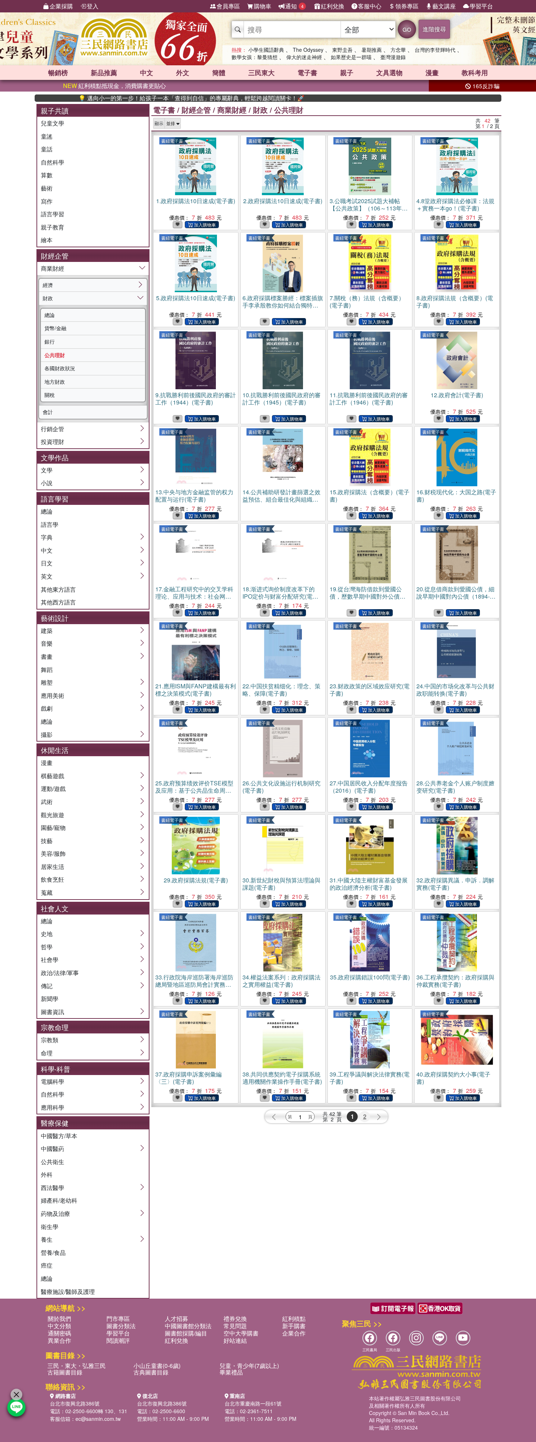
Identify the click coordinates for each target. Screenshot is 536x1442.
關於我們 (59, 1318)
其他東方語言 (58, 589)
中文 (146, 72)
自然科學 (52, 162)
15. (369, 495)
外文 (182, 72)
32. (455, 884)
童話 (47, 149)
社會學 (49, 959)
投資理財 (52, 441)
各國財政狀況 (59, 368)
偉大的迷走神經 (304, 57)
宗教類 (49, 1040)
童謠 (47, 136)
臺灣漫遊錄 (393, 57)
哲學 (47, 947)
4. (455, 204)
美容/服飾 (53, 853)
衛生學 (49, 1226)
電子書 (307, 72)
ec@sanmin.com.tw (98, 1418)
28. (455, 787)
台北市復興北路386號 (75, 1403)
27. (369, 787)
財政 (48, 298)
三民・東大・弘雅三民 (76, 1365)
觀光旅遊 (52, 815)
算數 (47, 175)
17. (194, 596)
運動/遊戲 (53, 788)
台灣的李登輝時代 (435, 49)
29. (196, 880)
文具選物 (389, 72)
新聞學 (49, 998)
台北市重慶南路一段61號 (253, 1403)
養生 (47, 1239)
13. (194, 495)
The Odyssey (308, 49)
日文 (47, 563)
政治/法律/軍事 (60, 973)
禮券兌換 (235, 1318)
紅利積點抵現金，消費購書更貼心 (114, 85)
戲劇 (47, 708)
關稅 (49, 394)
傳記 (47, 986)
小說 (47, 483)
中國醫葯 (52, 1148)
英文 (47, 576)
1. (195, 201)
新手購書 (294, 1326)
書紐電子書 (172, 141)
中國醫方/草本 (59, 1136)
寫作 (47, 201)
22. (281, 689)
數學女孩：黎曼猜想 (254, 57)
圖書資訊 (52, 1012)
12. (457, 395)
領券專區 (407, 6)
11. (369, 398)
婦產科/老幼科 (59, 1200)
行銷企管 (52, 429)
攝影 (47, 734)
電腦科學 (52, 1081)
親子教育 (52, 227)
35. (370, 977)
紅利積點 (294, 1318)
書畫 (47, 656)
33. (194, 984)
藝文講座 (444, 6)
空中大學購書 (241, 1333)
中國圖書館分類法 (188, 1326)
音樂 (47, 643)
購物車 (262, 6)
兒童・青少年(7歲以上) (249, 1365)
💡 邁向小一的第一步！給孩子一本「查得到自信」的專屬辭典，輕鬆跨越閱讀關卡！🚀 (150, 98)
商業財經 (52, 268)
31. (369, 884)
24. (455, 689)
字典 (47, 537)
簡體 (218, 72)
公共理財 (54, 355)
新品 (104, 72)
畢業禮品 (231, 1372)
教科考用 (475, 72)
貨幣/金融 (55, 328)
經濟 (48, 285)
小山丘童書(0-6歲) (156, 1365)
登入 (92, 6)
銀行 (49, 341)
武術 (47, 801)
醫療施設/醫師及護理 (68, 1291)
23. (369, 689)
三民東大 (261, 72)
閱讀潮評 (118, 1340)
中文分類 (59, 1326)
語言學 (49, 524)
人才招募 (176, 1318)
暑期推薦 (371, 49)
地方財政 (54, 381)
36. (455, 981)
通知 (294, 6)
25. (194, 790)
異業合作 (59, 1340)
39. (369, 1078)
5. (195, 298)
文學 (47, 470)
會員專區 (228, 6)
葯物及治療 (55, 1213)
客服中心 (369, 6)
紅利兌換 (332, 6)
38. (282, 1078)
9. (195, 398)
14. (281, 499)
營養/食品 (53, 1252)
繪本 (47, 240)
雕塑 (47, 682)
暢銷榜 (58, 72)
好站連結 (235, 1340)
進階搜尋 (434, 29)
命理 (47, 1053)
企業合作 (294, 1333)
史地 (47, 933)
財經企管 (196, 109)
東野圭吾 (342, 49)
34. (281, 981)
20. (455, 596)
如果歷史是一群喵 (351, 57)
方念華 (398, 49)
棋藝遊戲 (52, 776)
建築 (47, 630)
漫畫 (432, 72)
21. (195, 689)
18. (280, 596)
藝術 (47, 188)
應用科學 (52, 1107)
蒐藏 (47, 892)
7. (367, 301)
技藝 (47, 840)
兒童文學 (52, 123)
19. (366, 596)
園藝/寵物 (53, 827)
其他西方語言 (58, 602)
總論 (49, 314)
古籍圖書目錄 (64, 1372)
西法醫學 (52, 1187)
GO (407, 29)
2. (282, 201)
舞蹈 (47, 669)
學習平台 (481, 6)
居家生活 (52, 866)
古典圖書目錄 (150, 1372)
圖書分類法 (121, 1326)
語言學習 (52, 214)
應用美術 (52, 695)
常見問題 (235, 1326)
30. (281, 884)
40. (453, 1078)
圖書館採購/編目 (186, 1333)
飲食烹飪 (52, 879)
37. (188, 1078)
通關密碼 (59, 1333)
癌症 (47, 1265)
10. (281, 398)
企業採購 (61, 6)
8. (454, 301)
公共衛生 (52, 1161)
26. (281, 787)
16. (456, 495)
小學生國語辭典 (266, 49)
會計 (48, 411)
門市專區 (118, 1318)
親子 (346, 72)
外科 (47, 1174)
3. (369, 208)
